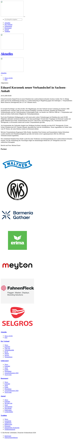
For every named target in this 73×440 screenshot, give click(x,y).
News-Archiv (9, 336)
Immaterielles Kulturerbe (12, 428)
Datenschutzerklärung (11, 437)
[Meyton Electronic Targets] (17, 277)
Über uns (7, 348)
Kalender (7, 346)
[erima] (17, 252)
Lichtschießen (9, 412)
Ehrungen (7, 426)
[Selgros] (17, 328)
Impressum (8, 436)
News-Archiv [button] (9, 78)
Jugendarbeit (8, 406)
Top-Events (8, 374)
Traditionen (8, 422)
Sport (6, 368)
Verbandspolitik (9, 350)
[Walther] (17, 176)
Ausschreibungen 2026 (11, 373)
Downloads (8, 408)
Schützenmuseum (10, 429)
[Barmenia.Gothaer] (17, 227)
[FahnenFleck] (17, 303)
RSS (6, 337)
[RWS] (17, 201)
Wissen (7, 353)
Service (7, 355)
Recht (6, 352)
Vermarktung (8, 357)
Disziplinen (8, 371)
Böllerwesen (8, 424)
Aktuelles (7, 53)
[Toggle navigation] (24, 16)
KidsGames (8, 410)
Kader (6, 369)
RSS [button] (6, 79)
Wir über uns (8, 403)
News (6, 345)
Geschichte (8, 421)
